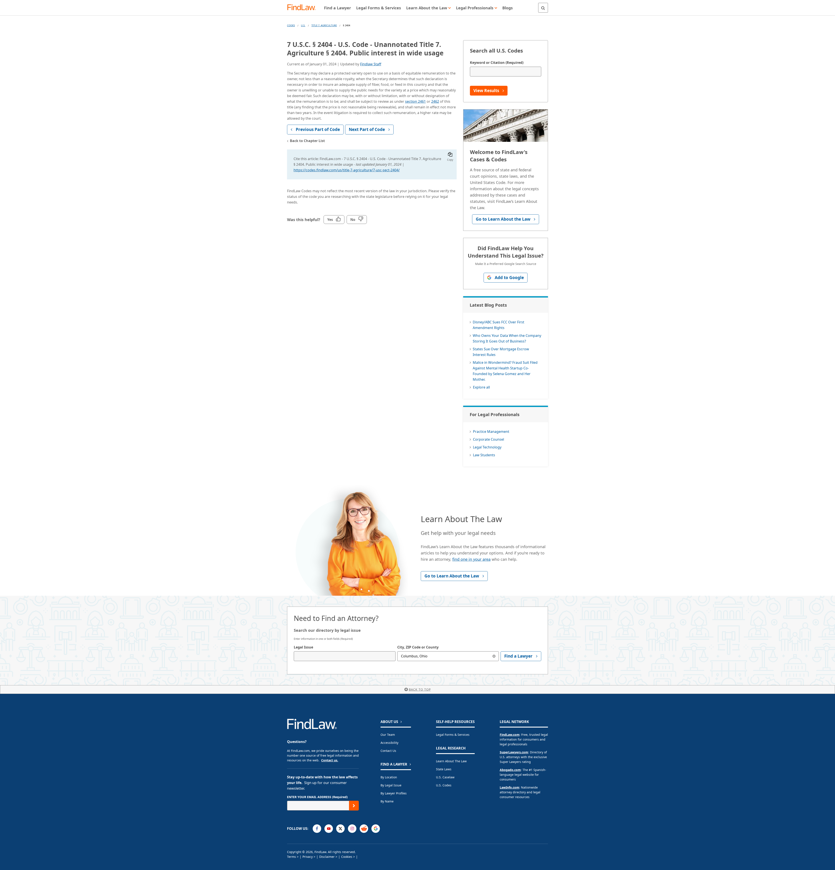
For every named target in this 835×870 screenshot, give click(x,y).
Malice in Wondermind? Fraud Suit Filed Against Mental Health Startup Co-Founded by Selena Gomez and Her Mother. (505, 371)
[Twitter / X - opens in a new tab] (340, 828)
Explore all (481, 387)
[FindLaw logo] (303, 8)
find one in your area (471, 559)
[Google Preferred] (375, 828)
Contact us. (329, 760)
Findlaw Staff (370, 64)
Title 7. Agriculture (324, 25)
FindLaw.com (509, 735)
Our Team (388, 735)
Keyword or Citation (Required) (496, 62)
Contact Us (388, 751)
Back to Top (420, 689)
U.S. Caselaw (445, 777)
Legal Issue (303, 647)
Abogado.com (510, 770)
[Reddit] (364, 828)
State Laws (443, 769)
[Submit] (354, 805)
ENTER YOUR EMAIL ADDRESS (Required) (317, 797)
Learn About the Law (451, 761)
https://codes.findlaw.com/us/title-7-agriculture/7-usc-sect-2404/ (347, 170)
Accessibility (389, 743)
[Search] (543, 8)
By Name (387, 801)
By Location (389, 777)
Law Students (484, 455)
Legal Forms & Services (452, 735)
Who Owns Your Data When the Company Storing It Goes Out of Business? (507, 338)
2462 (435, 101)
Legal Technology (487, 447)
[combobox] (345, 656)
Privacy (307, 857)
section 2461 (415, 101)
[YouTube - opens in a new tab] (328, 828)
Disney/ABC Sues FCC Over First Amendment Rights (498, 325)
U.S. (303, 25)
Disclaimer (327, 857)
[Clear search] (494, 656)
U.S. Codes (443, 785)
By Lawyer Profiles (394, 793)
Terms (291, 857)
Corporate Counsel (488, 439)
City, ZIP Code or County (418, 647)
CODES (291, 25)
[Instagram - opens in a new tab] (352, 828)
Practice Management (491, 431)
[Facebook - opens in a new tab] (317, 828)
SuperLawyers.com (514, 752)
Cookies (346, 857)
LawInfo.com (509, 787)
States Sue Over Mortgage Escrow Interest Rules (501, 352)
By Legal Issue (391, 785)
